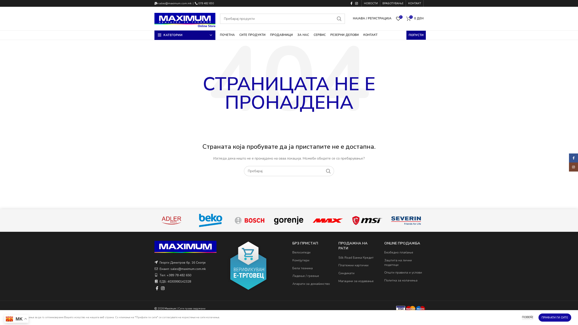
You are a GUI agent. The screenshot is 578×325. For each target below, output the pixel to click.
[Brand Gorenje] (288, 220)
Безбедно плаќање (398, 252)
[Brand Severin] (406, 221)
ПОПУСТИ (416, 35)
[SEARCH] (339, 19)
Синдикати (346, 273)
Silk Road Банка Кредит (356, 257)
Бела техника (302, 268)
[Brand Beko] (210, 220)
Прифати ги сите (555, 317)
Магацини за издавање (356, 281)
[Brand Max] (327, 221)
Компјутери (300, 260)
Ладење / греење (305, 276)
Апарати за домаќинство (311, 284)
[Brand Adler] (171, 220)
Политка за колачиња (400, 280)
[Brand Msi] (367, 220)
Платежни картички (353, 265)
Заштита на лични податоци (398, 262)
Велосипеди (301, 252)
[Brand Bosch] (249, 220)
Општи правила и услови (403, 272)
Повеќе (527, 317)
